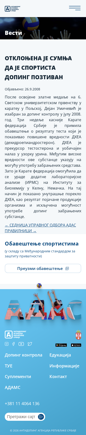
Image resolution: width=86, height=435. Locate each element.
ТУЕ (8, 366)
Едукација (60, 355)
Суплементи (18, 376)
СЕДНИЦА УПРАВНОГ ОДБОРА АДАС (40, 225)
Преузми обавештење (40, 268)
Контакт (58, 376)
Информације (64, 366)
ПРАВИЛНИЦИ (21, 230)
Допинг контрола (23, 355)
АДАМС (12, 387)
